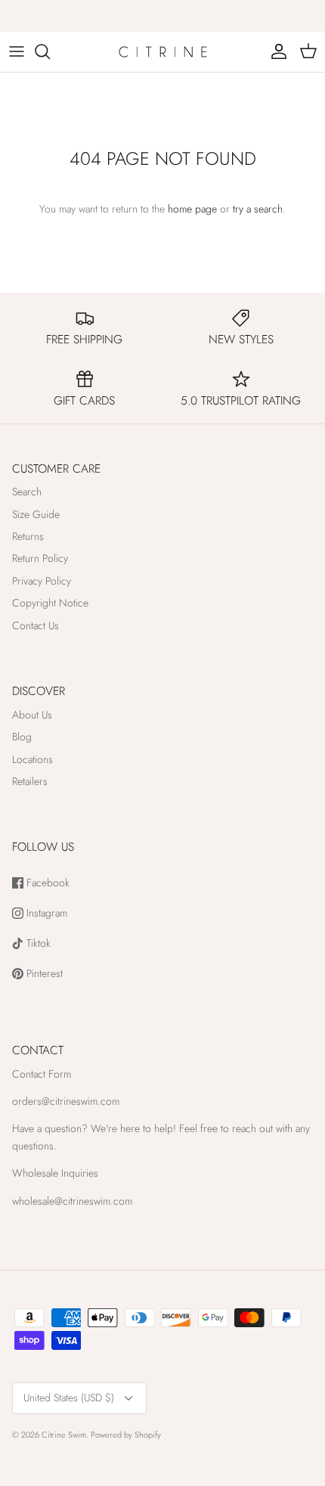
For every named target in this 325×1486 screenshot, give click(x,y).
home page (192, 208)
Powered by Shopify (126, 1435)
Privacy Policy (41, 580)
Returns (28, 536)
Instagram (45, 913)
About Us (32, 714)
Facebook (46, 883)
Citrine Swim (64, 1435)
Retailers (30, 781)
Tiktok (37, 943)
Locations (32, 759)
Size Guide (36, 514)
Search (27, 491)
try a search (258, 208)
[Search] (50, 51)
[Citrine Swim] (163, 51)
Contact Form (41, 1073)
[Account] (275, 51)
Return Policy (40, 558)
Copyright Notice (50, 602)
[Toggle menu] (16, 51)
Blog (22, 736)
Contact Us (35, 625)
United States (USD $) (68, 1397)
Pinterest (43, 973)
